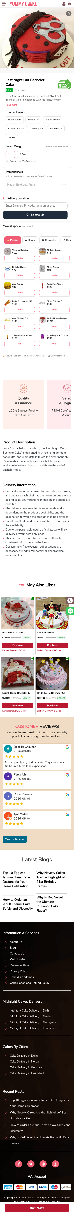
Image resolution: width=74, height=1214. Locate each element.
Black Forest (14, 120)
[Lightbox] (68, 13)
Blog (13, 947)
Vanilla (11, 137)
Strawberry (56, 129)
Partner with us (19, 965)
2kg (10, 154)
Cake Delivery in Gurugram (27, 1067)
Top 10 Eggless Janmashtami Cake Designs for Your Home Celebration (39, 1103)
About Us (16, 941)
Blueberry (33, 120)
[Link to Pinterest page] (43, 1164)
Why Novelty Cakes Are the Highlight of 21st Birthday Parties (38, 1115)
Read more (11, 105)
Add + (20, 258)
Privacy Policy (19, 971)
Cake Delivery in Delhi (24, 1055)
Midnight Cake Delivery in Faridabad (33, 1028)
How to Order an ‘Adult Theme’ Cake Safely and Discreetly (40, 1128)
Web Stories (18, 959)
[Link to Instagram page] (55, 1164)
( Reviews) (20, 90)
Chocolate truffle (16, 129)
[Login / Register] (64, 4)
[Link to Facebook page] (18, 1164)
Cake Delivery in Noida (24, 1061)
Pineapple (37, 129)
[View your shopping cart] (69, 3)
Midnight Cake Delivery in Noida (30, 1016)
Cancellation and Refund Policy (29, 983)
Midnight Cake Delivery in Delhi (30, 1010)
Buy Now (17, 645)
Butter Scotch (53, 120)
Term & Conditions (22, 977)
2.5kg (23, 154)
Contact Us (17, 953)
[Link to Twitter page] (30, 1164)
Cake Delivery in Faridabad (27, 1073)
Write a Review (14, 839)
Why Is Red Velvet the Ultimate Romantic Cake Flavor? (39, 1140)
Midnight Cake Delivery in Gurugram (33, 1022)
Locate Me (37, 214)
